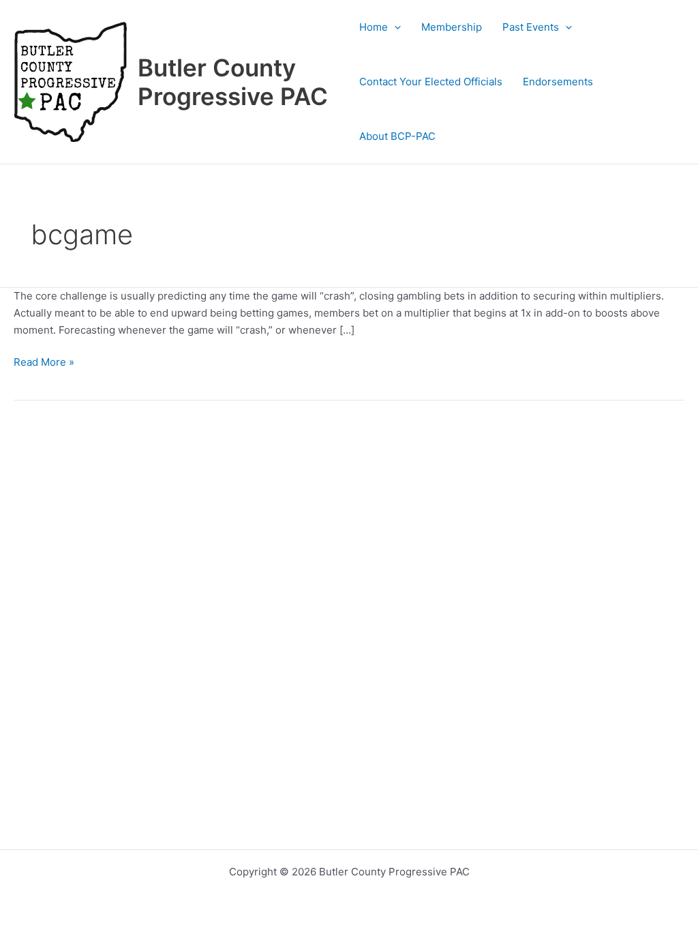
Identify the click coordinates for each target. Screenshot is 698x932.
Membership (451, 26)
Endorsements (558, 81)
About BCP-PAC (397, 136)
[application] (394, 27)
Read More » (44, 363)
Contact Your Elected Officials (430, 81)
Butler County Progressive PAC (233, 82)
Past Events (530, 26)
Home (373, 26)
